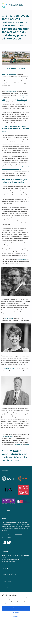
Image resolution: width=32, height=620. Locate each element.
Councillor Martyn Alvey (9, 368)
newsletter (6, 457)
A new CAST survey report (9, 74)
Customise (16, 612)
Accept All (16, 607)
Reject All (16, 616)
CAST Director (9, 318)
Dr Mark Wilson (23, 95)
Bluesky (16, 450)
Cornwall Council (22, 100)
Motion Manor (18, 534)
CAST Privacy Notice (12, 537)
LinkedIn (5, 454)
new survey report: (10, 91)
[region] (16, 606)
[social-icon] (4, 543)
